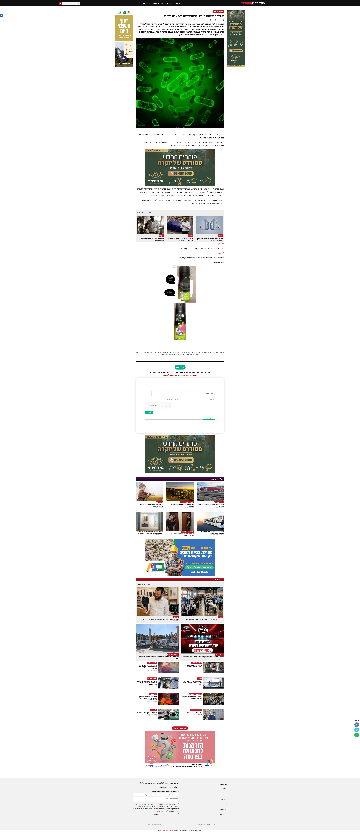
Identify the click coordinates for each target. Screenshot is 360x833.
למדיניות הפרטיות (162, 811)
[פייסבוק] (356, 724)
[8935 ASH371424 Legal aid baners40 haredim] (124, 66)
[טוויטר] (356, 730)
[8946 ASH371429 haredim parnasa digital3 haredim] (180, 768)
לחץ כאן (221, 244)
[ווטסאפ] (356, 735)
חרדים (169, 3)
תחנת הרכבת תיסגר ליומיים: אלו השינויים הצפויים (211, 505)
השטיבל (142, 3)
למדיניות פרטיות (171, 831)
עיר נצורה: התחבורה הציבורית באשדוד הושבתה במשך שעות (212, 532)
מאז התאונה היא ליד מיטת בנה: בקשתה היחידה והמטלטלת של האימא (192, 682)
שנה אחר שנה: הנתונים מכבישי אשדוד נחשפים (182, 505)
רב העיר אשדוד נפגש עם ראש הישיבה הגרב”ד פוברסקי (193, 666)
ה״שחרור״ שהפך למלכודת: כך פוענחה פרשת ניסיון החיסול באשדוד (147, 666)
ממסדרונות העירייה (156, 3)
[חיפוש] (60, 3)
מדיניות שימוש (161, 831)
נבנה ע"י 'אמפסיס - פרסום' (154, 824)
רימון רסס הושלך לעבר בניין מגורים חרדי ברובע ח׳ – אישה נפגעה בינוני (147, 698)
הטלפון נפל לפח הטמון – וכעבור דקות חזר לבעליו (147, 713)
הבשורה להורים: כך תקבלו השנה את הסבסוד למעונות (151, 505)
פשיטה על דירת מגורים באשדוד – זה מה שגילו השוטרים (181, 534)
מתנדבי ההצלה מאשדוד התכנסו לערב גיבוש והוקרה (192, 697)
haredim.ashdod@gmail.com (169, 787)
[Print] (180, 185)
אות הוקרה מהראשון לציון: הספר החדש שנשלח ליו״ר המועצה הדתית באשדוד (146, 682)
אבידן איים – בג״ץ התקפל (194, 712)
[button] (1, 15)
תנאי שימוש (223, 809)
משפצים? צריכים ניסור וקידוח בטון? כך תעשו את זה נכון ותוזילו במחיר (159, 657)
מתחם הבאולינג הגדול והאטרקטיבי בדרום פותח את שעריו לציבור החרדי (203, 657)
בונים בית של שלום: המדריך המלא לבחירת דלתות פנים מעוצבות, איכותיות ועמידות (149, 532)
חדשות (178, 3)
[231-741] (236, 66)
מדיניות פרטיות (222, 814)
